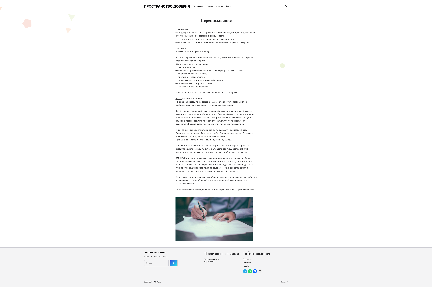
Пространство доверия (167, 6)
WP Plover (157, 282)
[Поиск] (174, 263)
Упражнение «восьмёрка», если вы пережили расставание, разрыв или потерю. (215, 189)
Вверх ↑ (284, 282)
